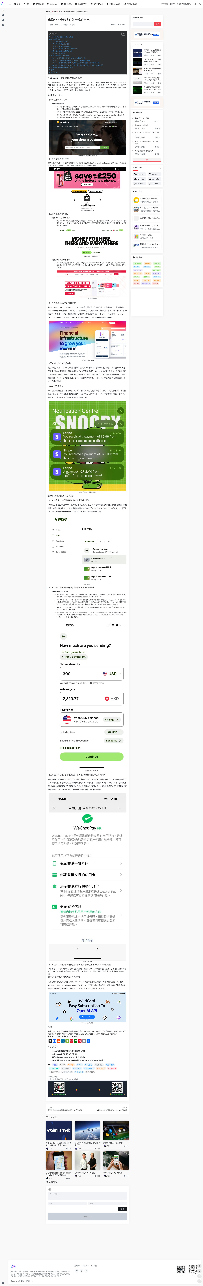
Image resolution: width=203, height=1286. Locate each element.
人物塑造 (137, 273)
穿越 (136, 283)
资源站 (157, 277)
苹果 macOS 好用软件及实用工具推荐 (64, 1054)
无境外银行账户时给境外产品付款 (62, 67)
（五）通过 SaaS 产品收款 (63, 51)
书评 (136, 267)
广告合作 (85, 1266)
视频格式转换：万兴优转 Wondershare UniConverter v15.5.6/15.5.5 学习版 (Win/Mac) (150, 225)
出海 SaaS (53, 78)
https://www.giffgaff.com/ (99, 163)
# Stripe (71, 1065)
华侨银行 (64, 594)
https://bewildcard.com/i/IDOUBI (70, 985)
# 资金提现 (79, 1072)
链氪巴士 (29, 1281)
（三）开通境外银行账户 (63, 46)
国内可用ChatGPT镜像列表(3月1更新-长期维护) (68, 1057)
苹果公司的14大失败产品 (112, 1173)
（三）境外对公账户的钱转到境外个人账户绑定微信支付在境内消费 (77, 63)
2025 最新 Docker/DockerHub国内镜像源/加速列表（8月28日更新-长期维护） (79, 1060)
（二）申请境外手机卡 (62, 44)
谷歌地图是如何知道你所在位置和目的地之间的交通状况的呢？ (58, 1174)
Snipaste (146, 235)
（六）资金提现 (60, 53)
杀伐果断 (146, 283)
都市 (157, 267)
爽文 (157, 263)
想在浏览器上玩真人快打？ (113, 1143)
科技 (60, 12)
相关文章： (54, 72)
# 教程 (54, 1065)
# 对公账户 (101, 1068)
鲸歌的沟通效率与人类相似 (144, 151)
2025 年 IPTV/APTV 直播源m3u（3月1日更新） (152, 60)
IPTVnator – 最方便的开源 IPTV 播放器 (152, 69)
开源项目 (156, 270)
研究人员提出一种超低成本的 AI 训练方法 (147, 143)
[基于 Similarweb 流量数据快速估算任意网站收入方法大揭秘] (137, 53)
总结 (52, 70)
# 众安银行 (99, 1065)
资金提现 (57, 386)
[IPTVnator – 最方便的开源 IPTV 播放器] (137, 71)
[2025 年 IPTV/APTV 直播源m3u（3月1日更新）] (137, 62)
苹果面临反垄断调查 (141, 125)
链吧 (146, 277)
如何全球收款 (55, 39)
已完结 (137, 263)
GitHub (147, 267)
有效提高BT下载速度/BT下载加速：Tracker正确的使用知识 (152, 88)
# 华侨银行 (66, 1068)
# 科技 (62, 1065)
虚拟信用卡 (112, 982)
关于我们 (94, 1266)
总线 (73, 25)
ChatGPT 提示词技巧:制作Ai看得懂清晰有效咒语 (68, 1051)
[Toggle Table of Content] (122, 34)
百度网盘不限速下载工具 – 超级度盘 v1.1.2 (150, 218)
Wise (57, 218)
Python (156, 273)
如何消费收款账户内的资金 (60, 56)
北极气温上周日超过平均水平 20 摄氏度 (147, 133)
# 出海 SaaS (54, 1068)
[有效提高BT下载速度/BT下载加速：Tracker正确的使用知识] (137, 90)
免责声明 (77, 1266)
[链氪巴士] (16, 1267)
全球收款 (56, 95)
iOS (136, 277)
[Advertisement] (147, 302)
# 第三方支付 (54, 1072)
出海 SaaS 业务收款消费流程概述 (62, 37)
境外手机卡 (62, 159)
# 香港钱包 (90, 1072)
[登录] (195, 4)
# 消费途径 (112, 1068)
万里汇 (57, 260)
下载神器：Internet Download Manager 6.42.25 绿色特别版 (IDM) (150, 244)
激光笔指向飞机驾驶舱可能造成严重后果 (87, 1144)
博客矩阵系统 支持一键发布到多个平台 (150, 198)
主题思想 (146, 280)
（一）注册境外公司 (60, 41)
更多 (146, 160)
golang (157, 280)
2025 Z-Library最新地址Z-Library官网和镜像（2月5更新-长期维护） (152, 79)
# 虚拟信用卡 (67, 1072)
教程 (55, 12)
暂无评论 (53, 1181)
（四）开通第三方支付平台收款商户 (66, 48)
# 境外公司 (77, 1068)
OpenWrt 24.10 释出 (142, 118)
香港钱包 (61, 779)
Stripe (54, 307)
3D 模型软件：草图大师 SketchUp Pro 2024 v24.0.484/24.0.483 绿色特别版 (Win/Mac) (150, 208)
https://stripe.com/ (67, 307)
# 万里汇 (88, 1065)
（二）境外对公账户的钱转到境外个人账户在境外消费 (72, 60)
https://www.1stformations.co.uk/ (97, 115)
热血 (147, 263)
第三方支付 (84, 85)
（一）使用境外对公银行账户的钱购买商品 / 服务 (70, 58)
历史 (147, 273)
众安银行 (59, 607)
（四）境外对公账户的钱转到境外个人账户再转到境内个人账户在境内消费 (79, 65)
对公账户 (73, 85)
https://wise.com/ (113, 221)
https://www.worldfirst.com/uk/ (92, 263)
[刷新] (160, 168)
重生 (155, 283)
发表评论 (123, 1209)
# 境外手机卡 (89, 1068)
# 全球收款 (110, 1065)
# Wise (79, 1065)
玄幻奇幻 (137, 270)
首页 (50, 12)
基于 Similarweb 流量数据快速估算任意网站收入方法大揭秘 (58, 1144)
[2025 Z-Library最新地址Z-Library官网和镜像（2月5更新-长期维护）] (137, 80)
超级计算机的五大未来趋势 (85, 1173)
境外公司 (61, 100)
